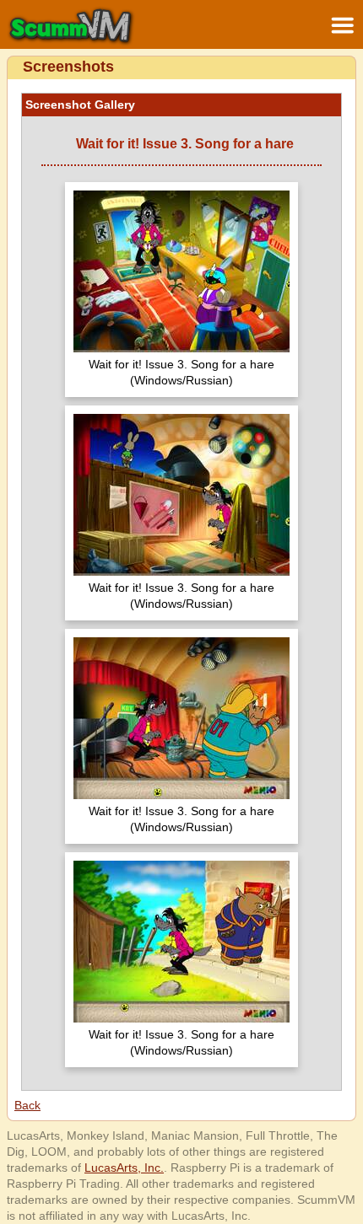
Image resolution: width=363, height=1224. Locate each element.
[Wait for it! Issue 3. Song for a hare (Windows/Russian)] (181, 274)
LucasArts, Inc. (124, 1167)
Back (27, 1105)
